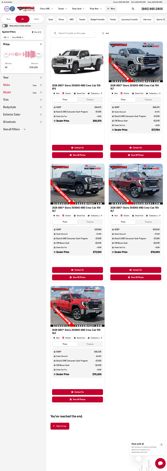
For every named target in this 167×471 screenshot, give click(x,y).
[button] (54, 62)
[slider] (6, 53)
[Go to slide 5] (144, 79)
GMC (72, 19)
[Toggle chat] (160, 463)
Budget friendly (98, 19)
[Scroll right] (164, 19)
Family (113, 19)
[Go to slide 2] (79, 79)
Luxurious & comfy (129, 19)
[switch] (16, 25)
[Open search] (133, 9)
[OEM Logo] (9, 8)
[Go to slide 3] (136, 79)
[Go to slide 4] (140, 79)
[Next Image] (100, 62)
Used (51, 19)
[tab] (65, 99)
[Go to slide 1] (75, 79)
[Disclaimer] (55, 107)
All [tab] (22, 19)
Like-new (147, 19)
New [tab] (9, 19)
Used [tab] (36, 19)
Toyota (82, 19)
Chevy (61, 19)
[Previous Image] (54, 62)
